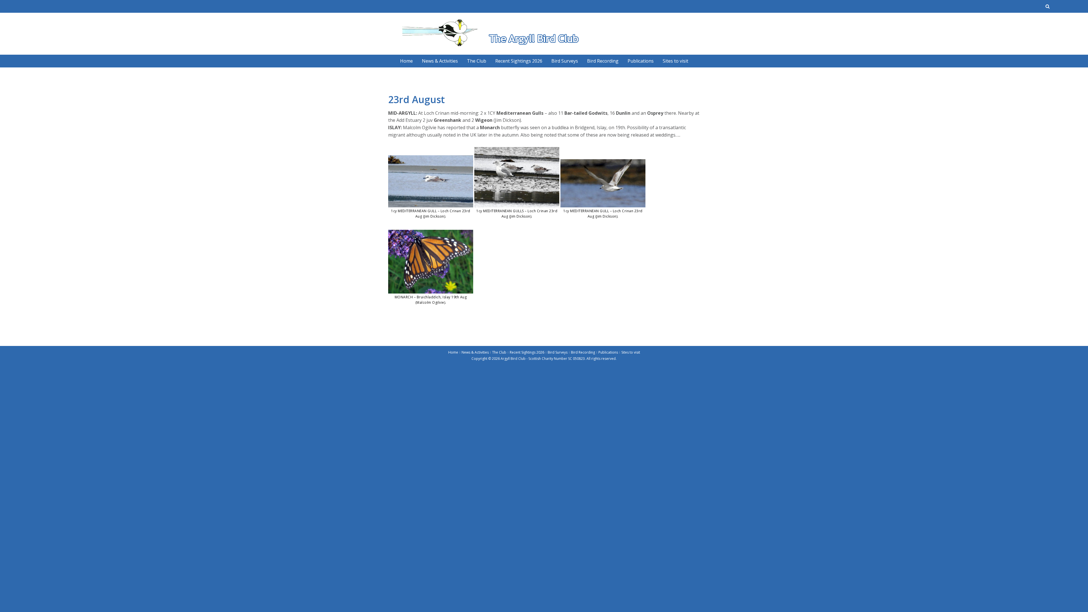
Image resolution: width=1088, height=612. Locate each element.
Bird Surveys (564, 61)
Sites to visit (675, 61)
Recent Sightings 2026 (518, 61)
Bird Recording (603, 61)
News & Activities (440, 61)
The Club (476, 61)
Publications (641, 61)
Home (406, 61)
